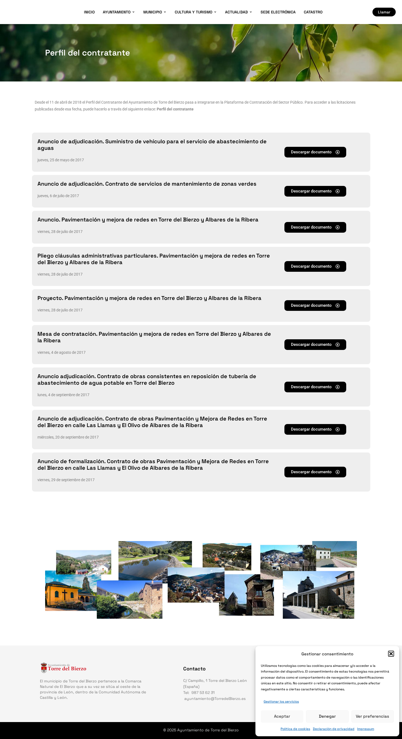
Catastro (313, 12)
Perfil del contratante (175, 109)
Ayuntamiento (116, 12)
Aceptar (282, 716)
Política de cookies (295, 729)
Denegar (327, 716)
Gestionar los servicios (281, 701)
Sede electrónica (278, 12)
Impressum (365, 729)
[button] (391, 653)
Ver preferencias (372, 716)
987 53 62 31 (203, 692)
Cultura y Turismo (193, 12)
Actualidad (236, 12)
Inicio (89, 12)
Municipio (152, 12)
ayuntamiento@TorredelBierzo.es (215, 698)
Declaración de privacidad (333, 729)
